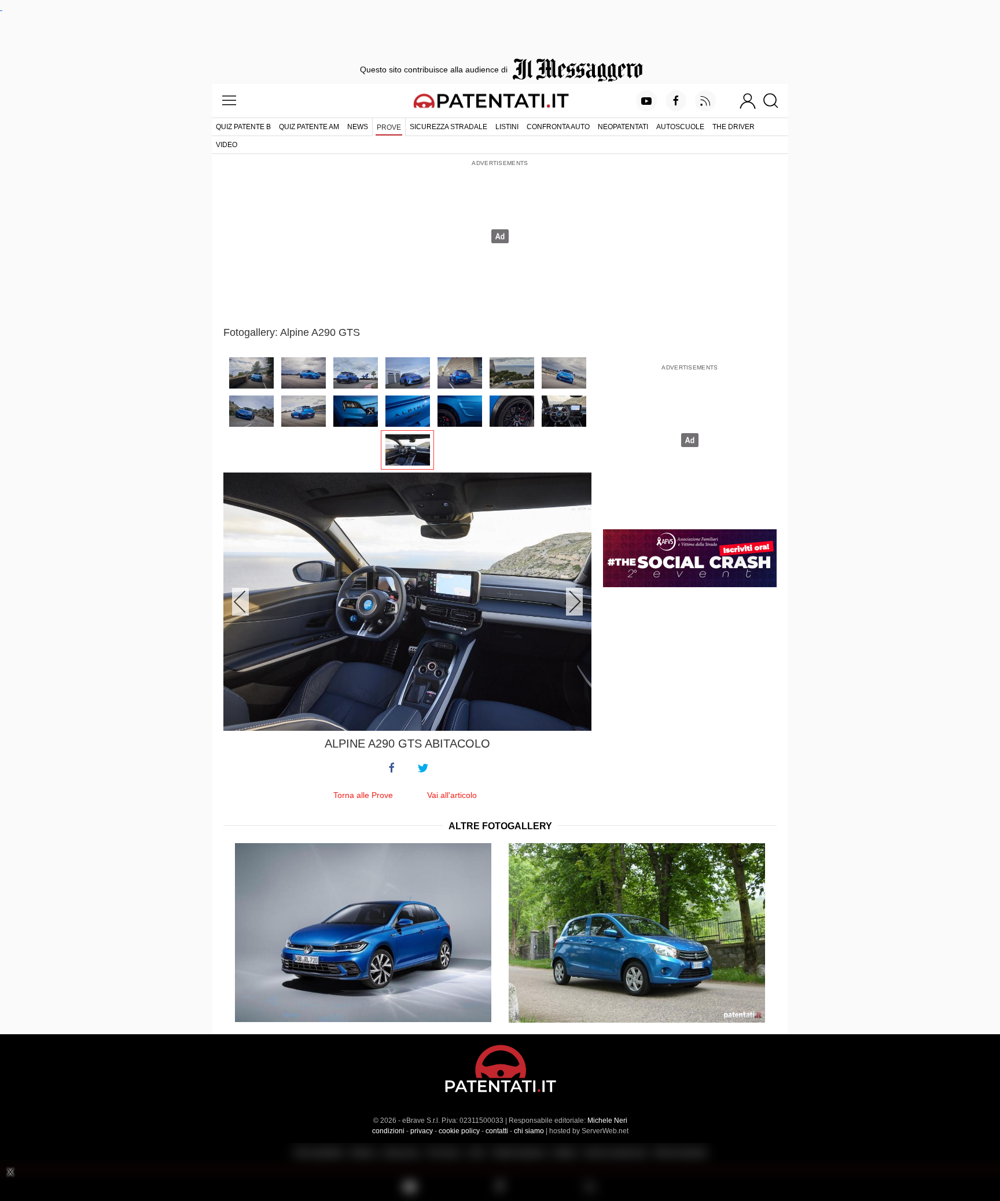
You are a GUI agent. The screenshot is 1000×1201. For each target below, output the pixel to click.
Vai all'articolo (452, 795)
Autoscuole (680, 127)
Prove (389, 127)
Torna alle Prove (363, 795)
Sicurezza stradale (448, 127)
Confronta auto (558, 127)
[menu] (229, 100)
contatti (497, 1131)
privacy (421, 1131)
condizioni (388, 1131)
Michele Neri (607, 1120)
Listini (507, 127)
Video (226, 145)
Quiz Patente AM (309, 127)
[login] (747, 100)
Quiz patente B (243, 127)
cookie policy (459, 1131)
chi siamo (529, 1131)
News (357, 127)
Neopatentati (623, 127)
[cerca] (775, 100)
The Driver (733, 127)
